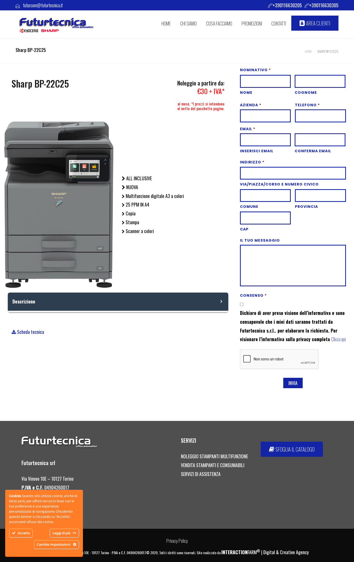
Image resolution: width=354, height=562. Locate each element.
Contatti (278, 23)
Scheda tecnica (30, 331)
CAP (244, 229)
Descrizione (23, 301)
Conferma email (313, 151)
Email (247, 129)
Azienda (250, 105)
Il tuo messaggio (260, 240)
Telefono (307, 105)
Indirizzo (252, 162)
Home (308, 51)
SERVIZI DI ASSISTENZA (201, 474)
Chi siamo (188, 23)
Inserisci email (256, 151)
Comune (249, 206)
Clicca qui (338, 339)
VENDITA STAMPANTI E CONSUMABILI (212, 465)
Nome (246, 92)
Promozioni (252, 23)
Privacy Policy (177, 540)
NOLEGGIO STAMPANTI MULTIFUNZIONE (214, 456)
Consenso (253, 295)
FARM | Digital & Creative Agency (265, 552)
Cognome (306, 92)
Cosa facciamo (219, 23)
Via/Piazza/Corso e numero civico (279, 184)
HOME (166, 23)
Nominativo (255, 70)
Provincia (306, 206)
